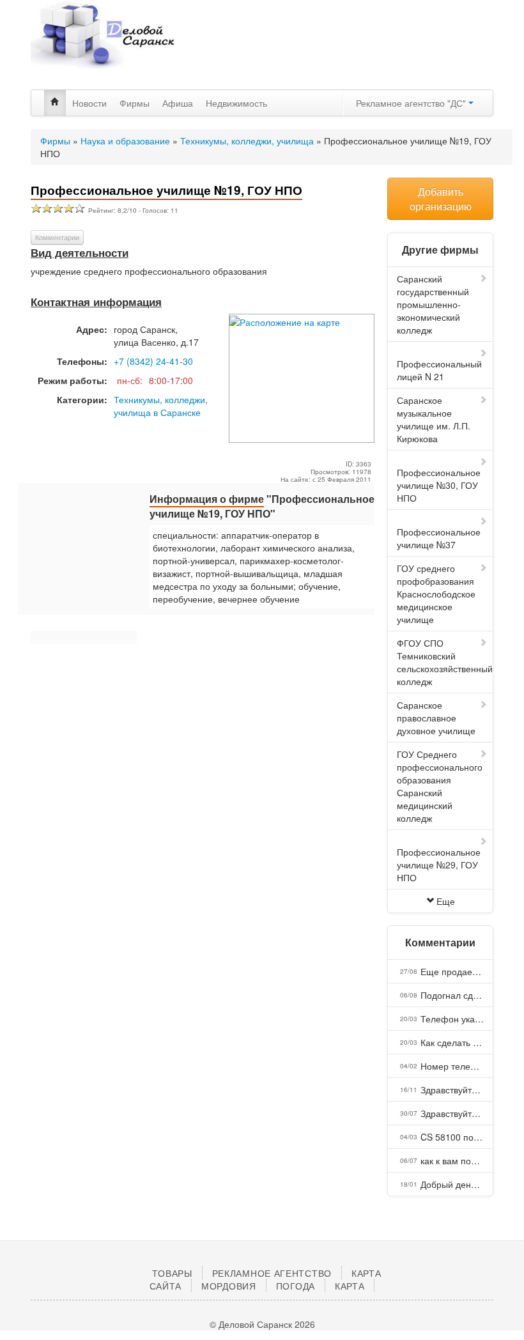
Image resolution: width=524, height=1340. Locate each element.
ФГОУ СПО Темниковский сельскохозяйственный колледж (445, 662)
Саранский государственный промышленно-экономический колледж (433, 304)
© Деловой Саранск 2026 (262, 1324)
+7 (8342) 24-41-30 (153, 361)
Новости (89, 102)
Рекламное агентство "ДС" (412, 102)
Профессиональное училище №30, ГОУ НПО (439, 485)
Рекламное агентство (272, 1273)
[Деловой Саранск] (103, 44)
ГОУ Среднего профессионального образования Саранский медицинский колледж (439, 786)
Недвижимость (236, 102)
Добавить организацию (441, 198)
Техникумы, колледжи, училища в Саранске (161, 406)
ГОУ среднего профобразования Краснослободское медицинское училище (436, 594)
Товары (172, 1273)
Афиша (177, 102)
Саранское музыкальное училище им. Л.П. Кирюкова (433, 419)
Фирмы (134, 102)
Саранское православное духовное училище (436, 717)
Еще (445, 901)
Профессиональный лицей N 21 (439, 370)
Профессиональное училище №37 (439, 538)
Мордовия (228, 1285)
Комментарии (57, 237)
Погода (295, 1285)
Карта (350, 1285)
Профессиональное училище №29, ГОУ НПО (439, 864)
